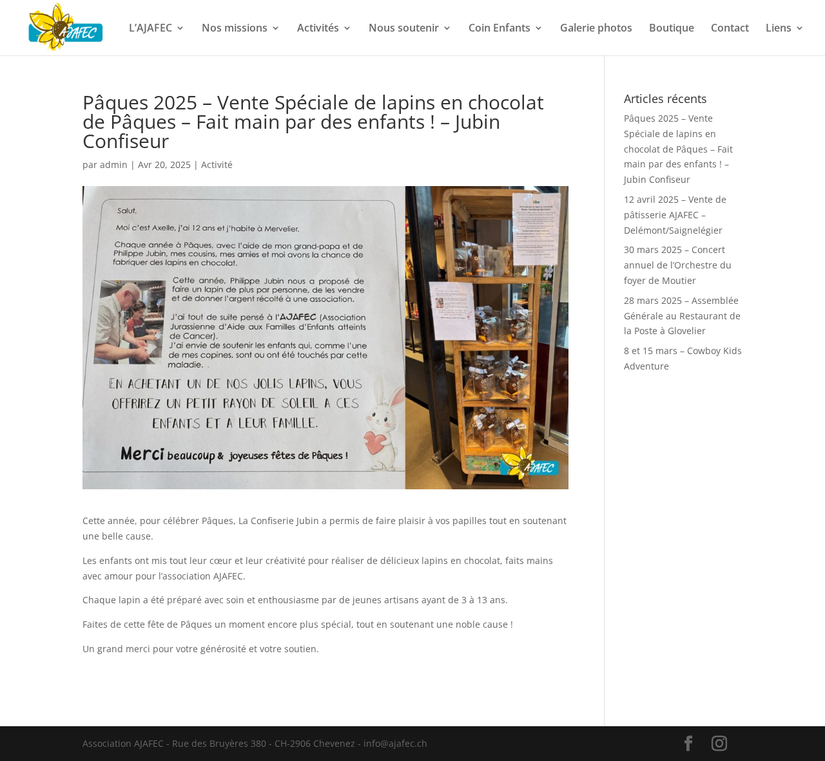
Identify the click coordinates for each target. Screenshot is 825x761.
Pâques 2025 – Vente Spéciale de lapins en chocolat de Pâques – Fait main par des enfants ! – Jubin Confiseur (678, 148)
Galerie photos (596, 29)
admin (114, 164)
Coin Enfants (499, 29)
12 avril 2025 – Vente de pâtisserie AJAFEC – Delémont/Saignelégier (675, 214)
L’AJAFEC (150, 29)
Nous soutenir (404, 29)
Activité (217, 164)
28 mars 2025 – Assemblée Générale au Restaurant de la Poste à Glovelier (682, 315)
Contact (730, 29)
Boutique (671, 29)
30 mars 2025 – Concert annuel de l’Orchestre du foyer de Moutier (678, 265)
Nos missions (234, 29)
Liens (778, 29)
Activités (318, 29)
